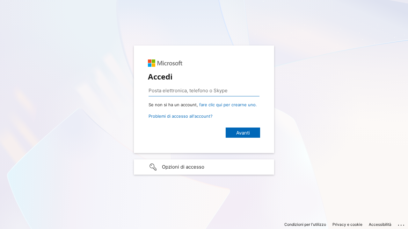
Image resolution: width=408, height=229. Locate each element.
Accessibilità (380, 224)
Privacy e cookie (347, 224)
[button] (204, 167)
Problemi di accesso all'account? (181, 116)
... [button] (401, 223)
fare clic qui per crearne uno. (228, 104)
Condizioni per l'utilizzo (305, 224)
